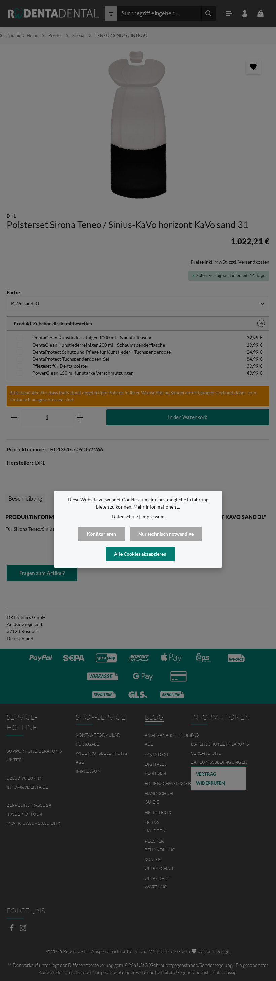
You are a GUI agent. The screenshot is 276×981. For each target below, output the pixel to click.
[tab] (25, 498)
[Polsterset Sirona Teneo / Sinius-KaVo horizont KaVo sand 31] (138, 125)
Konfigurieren (101, 534)
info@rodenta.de (27, 787)
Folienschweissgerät (170, 783)
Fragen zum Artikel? (42, 573)
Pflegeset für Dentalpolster (60, 366)
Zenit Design (217, 951)
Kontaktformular (98, 735)
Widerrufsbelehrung (102, 753)
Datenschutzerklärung (220, 744)
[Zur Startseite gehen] (53, 13)
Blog (154, 717)
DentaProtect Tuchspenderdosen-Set (70, 359)
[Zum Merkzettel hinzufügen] (253, 66)
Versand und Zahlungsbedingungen (219, 757)
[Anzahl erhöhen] (80, 417)
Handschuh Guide (159, 798)
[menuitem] (103, 735)
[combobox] (159, 13)
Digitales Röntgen (156, 768)
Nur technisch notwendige (166, 534)
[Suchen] (208, 13)
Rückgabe (87, 744)
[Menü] (229, 13)
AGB (80, 762)
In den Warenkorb (187, 417)
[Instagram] (23, 930)
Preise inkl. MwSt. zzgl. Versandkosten (230, 262)
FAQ (195, 735)
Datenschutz (125, 516)
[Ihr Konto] (245, 13)
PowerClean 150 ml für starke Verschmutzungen (83, 373)
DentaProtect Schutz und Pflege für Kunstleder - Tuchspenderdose (101, 352)
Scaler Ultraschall (159, 864)
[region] (138, 125)
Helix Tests (158, 812)
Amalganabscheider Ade (169, 739)
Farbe (13, 292)
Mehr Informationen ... (156, 507)
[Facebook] (12, 930)
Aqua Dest (157, 754)
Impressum (88, 771)
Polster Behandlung (160, 845)
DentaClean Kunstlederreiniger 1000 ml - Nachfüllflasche (92, 337)
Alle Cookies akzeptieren (140, 554)
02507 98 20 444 (24, 778)
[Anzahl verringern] (14, 417)
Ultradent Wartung (157, 883)
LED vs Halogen (155, 827)
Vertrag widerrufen (210, 778)
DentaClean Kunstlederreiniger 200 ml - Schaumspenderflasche (98, 345)
